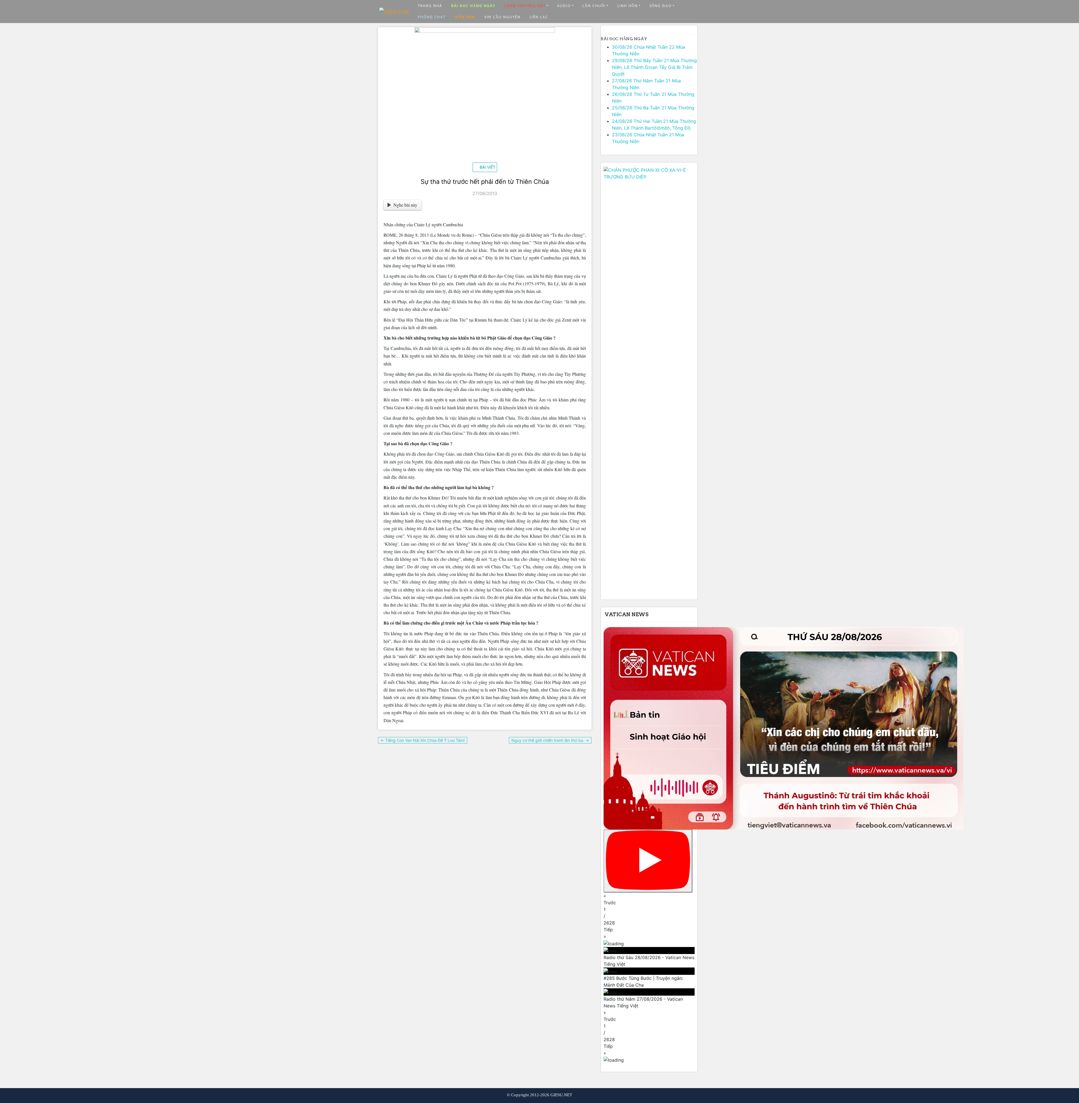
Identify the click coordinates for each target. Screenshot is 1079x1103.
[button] (649, 899)
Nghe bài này (405, 205)
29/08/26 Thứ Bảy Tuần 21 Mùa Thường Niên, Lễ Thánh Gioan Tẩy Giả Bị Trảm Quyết (654, 67)
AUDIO (564, 5)
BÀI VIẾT (487, 167)
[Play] (648, 860)
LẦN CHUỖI (594, 5)
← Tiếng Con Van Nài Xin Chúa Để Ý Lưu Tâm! (422, 740)
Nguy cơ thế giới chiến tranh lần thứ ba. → (550, 740)
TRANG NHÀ (430, 5)
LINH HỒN (627, 5)
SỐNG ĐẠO (660, 5)
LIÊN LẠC (539, 17)
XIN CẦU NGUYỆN (502, 17)
